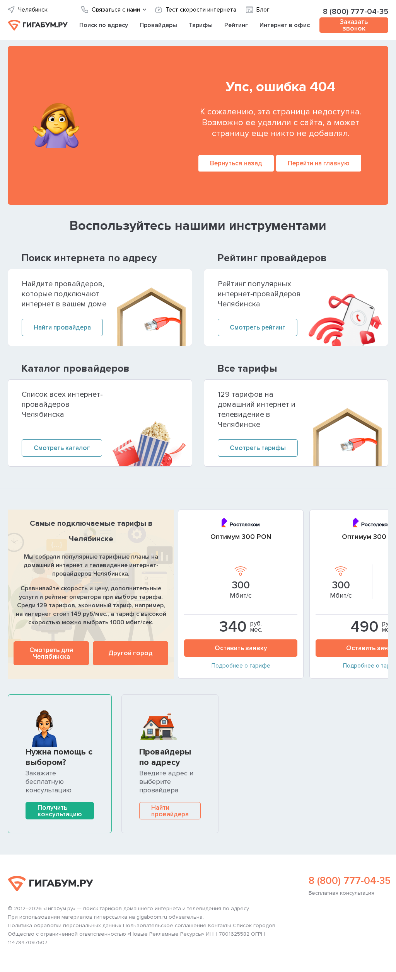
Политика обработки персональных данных (64, 926)
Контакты (219, 926)
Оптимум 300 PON (240, 536)
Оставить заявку (241, 648)
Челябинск (33, 10)
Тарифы (201, 25)
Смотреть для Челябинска (51, 653)
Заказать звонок (354, 25)
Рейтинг (236, 25)
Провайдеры (158, 25)
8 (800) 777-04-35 (355, 11)
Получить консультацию (60, 811)
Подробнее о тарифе (241, 666)
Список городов (254, 926)
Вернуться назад (236, 163)
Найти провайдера (170, 811)
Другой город (130, 653)
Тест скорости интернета (201, 10)
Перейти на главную (319, 163)
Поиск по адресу (103, 25)
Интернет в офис (284, 25)
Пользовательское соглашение (165, 926)
